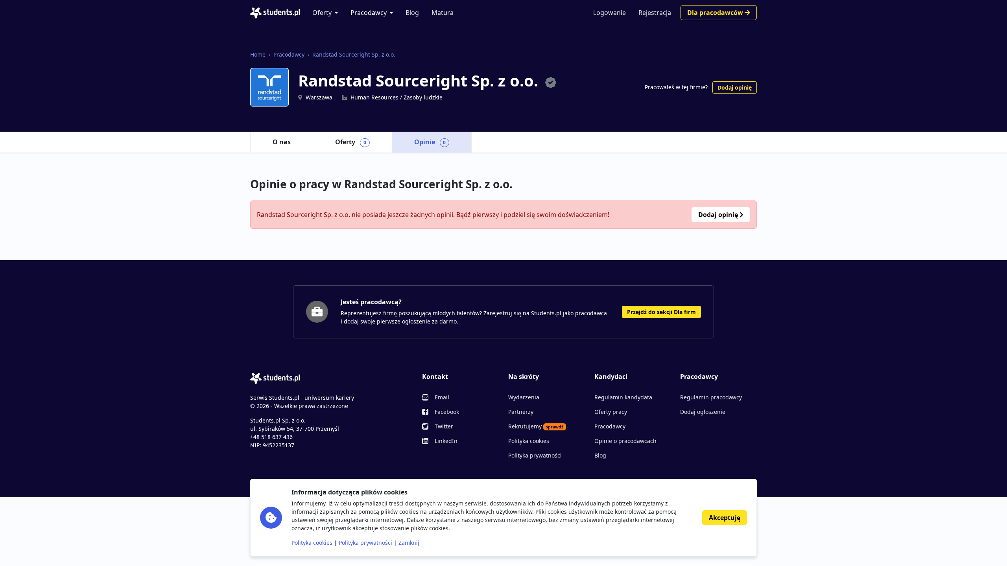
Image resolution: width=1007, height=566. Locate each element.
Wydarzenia (523, 397)
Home (258, 54)
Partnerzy (520, 411)
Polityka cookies (528, 441)
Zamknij (408, 542)
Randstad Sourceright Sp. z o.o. (353, 54)
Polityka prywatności (535, 455)
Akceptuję (724, 517)
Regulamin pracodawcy (711, 397)
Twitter (444, 426)
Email (442, 397)
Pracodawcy (368, 12)
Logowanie (609, 12)
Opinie (430, 142)
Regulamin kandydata (623, 397)
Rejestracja (654, 12)
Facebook (447, 411)
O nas (282, 142)
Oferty (322, 12)
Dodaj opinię (734, 87)
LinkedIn (446, 441)
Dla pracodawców (716, 12)
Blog (412, 12)
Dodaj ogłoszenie (702, 411)
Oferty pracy (610, 411)
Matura (443, 12)
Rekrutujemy (535, 426)
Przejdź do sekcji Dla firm (661, 312)
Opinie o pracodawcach (625, 441)
